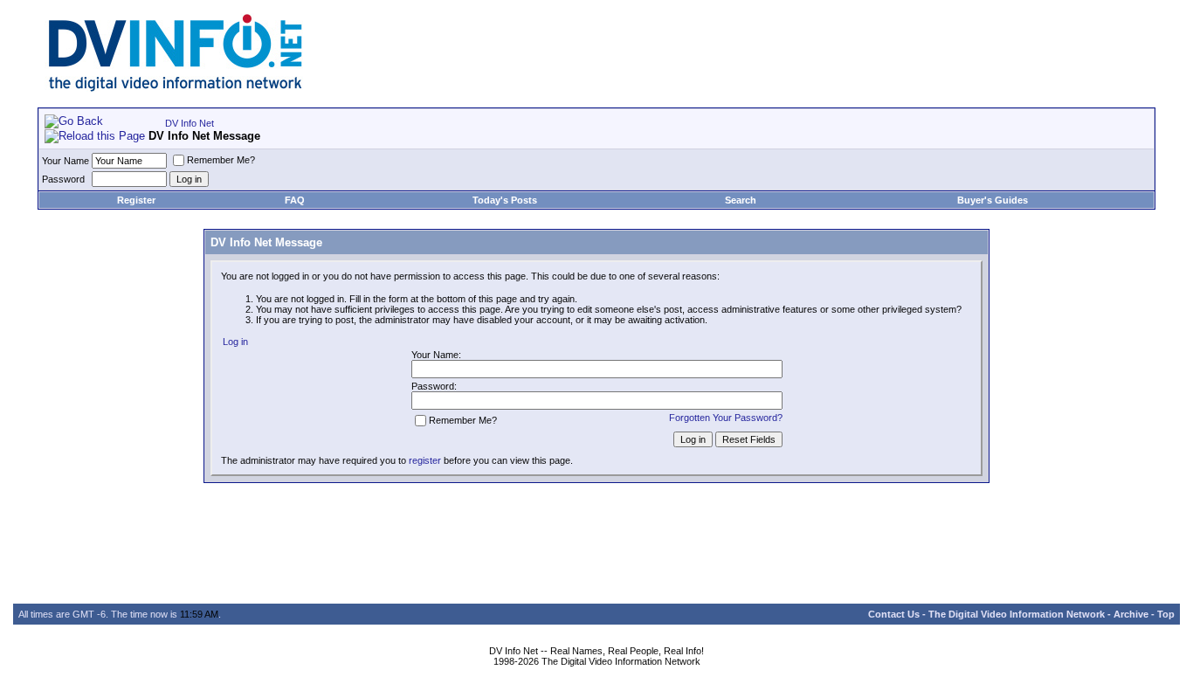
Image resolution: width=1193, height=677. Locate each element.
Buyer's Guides (992, 200)
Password (63, 179)
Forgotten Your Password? (726, 417)
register (425, 460)
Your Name (65, 160)
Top (1166, 614)
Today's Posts (504, 200)
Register (136, 200)
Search (740, 200)
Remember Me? (221, 160)
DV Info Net (189, 123)
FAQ (295, 200)
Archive (1131, 614)
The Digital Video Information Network (1016, 614)
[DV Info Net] (176, 87)
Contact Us (894, 614)
